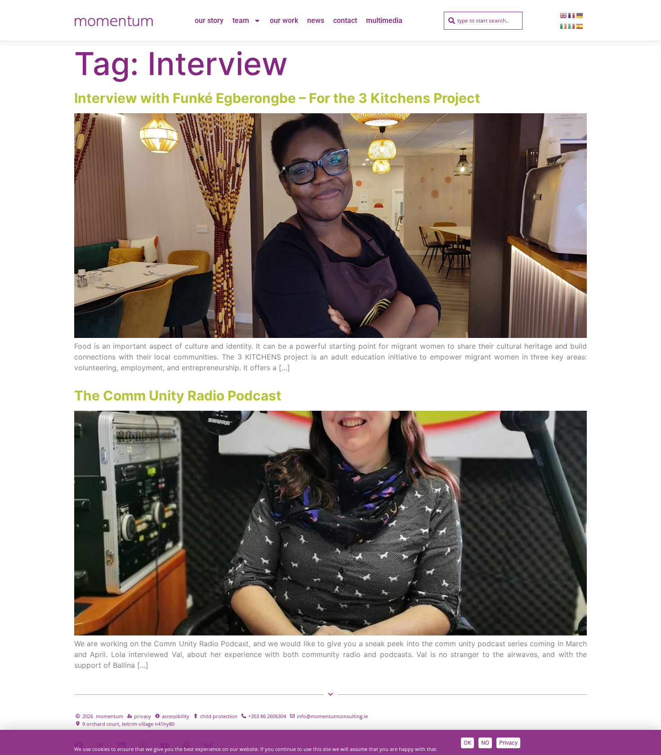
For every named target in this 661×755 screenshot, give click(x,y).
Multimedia (384, 20)
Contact (345, 20)
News (315, 20)
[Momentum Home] (113, 21)
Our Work (284, 20)
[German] (580, 15)
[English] (564, 15)
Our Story (209, 20)
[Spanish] (580, 26)
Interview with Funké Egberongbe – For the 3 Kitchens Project (277, 98)
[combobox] (483, 21)
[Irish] (564, 26)
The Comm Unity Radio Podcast (177, 395)
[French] (572, 15)
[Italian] (572, 26)
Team (240, 20)
